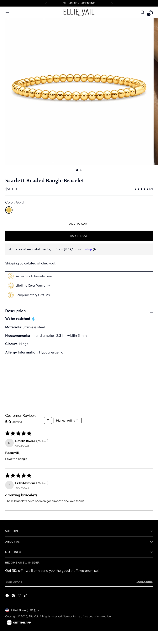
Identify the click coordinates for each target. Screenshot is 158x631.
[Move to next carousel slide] (149, 381)
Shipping (12, 263)
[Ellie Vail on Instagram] (20, 596)
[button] (19, 622)
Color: (14, 202)
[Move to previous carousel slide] (140, 381)
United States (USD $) (23, 610)
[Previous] (46, 3)
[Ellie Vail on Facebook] (7, 596)
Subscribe (144, 581)
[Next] (112, 3)
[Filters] (48, 420)
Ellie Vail (33, 616)
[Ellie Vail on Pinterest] (13, 596)
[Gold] (9, 210)
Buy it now (78, 236)
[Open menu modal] (7, 12)
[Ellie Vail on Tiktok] (26, 596)
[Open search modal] (142, 12)
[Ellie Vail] (79, 12)
